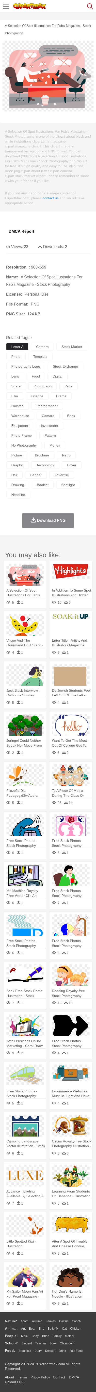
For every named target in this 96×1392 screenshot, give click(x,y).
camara (48, 416)
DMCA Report (21, 231)
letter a (17, 347)
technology (45, 465)
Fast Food (76, 1351)
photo (15, 357)
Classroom (67, 1343)
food (36, 376)
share (16, 386)
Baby (35, 1336)
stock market (72, 347)
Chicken (75, 1328)
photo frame (21, 435)
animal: (11, 1328)
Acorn (25, 1321)
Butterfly (53, 1328)
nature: (11, 1321)
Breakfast (24, 1351)
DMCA (74, 1377)
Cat (64, 1328)
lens (15, 376)
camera (42, 347)
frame (61, 396)
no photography (24, 445)
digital (57, 376)
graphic (17, 465)
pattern (50, 435)
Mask (24, 1336)
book (71, 416)
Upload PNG (14, 1382)
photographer (47, 406)
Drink (62, 1351)
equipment (19, 426)
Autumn (37, 1321)
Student (26, 1343)
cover (71, 465)
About (9, 1377)
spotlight (68, 485)
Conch (76, 1321)
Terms (23, 1377)
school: (11, 1343)
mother (69, 1336)
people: (11, 1336)
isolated (17, 406)
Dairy (38, 1351)
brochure (42, 455)
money (54, 445)
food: (10, 1351)
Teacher (40, 1343)
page (68, 386)
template (40, 357)
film (14, 396)
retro (66, 455)
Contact (59, 1377)
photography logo (25, 366)
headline (18, 495)
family (57, 1336)
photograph (42, 386)
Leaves (51, 1321)
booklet (42, 485)
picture (16, 455)
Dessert (50, 1351)
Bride (45, 1336)
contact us (51, 198)
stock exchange (65, 366)
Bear (32, 1328)
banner (36, 475)
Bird (41, 1328)
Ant (23, 1328)
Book (52, 1343)
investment (49, 426)
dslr (14, 475)
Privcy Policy (40, 1377)
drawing (17, 485)
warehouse (20, 416)
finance (37, 396)
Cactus (63, 1321)
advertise (61, 475)
